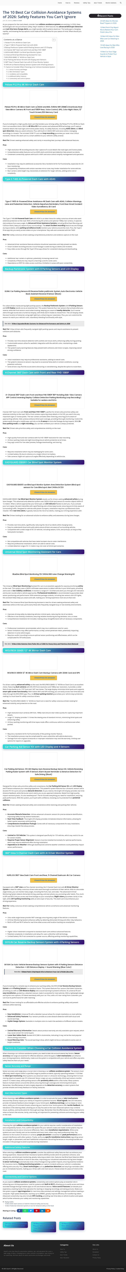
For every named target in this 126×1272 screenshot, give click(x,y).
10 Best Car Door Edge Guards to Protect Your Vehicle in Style (108, 54)
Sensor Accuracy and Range (18, 69)
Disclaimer (96, 1252)
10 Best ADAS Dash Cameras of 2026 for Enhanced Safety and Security (26, 1204)
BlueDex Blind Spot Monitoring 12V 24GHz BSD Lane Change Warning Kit (44, 574)
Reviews (76, 3)
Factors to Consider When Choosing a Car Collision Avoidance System (30, 67)
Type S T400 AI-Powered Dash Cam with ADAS (21, 45)
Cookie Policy (120, 1269)
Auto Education (64, 1258)
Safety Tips (86, 3)
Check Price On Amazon (44, 117)
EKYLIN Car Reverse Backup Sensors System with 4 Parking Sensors (29, 65)
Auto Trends (98, 3)
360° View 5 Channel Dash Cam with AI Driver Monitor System (27, 62)
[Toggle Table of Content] (53, 39)
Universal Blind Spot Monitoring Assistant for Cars (23, 55)
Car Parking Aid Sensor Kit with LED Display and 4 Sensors (25, 60)
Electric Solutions (111, 3)
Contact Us (96, 1255)
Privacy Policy (97, 1258)
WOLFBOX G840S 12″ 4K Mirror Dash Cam (19, 57)
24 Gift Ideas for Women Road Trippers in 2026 (16, 1224)
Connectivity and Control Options (19, 78)
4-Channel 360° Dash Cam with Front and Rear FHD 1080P (25, 50)
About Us (95, 1249)
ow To (63, 1249)
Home (60, 3)
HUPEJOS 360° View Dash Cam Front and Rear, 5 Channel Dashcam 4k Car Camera (43, 875)
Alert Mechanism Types (17, 72)
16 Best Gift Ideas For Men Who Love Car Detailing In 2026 (71, 1225)
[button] (120, 3)
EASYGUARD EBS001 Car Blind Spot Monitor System (23, 52)
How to (67, 3)
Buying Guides (9, 1202)
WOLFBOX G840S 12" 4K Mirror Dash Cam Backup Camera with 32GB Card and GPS (43, 673)
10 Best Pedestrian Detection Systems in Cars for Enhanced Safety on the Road (29, 1206)
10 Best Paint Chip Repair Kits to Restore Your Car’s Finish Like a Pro (43, 1226)
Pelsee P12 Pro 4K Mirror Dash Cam (17, 43)
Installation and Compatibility (18, 74)
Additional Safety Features (17, 76)
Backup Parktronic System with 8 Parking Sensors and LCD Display (28, 47)
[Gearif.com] (12, 3)
